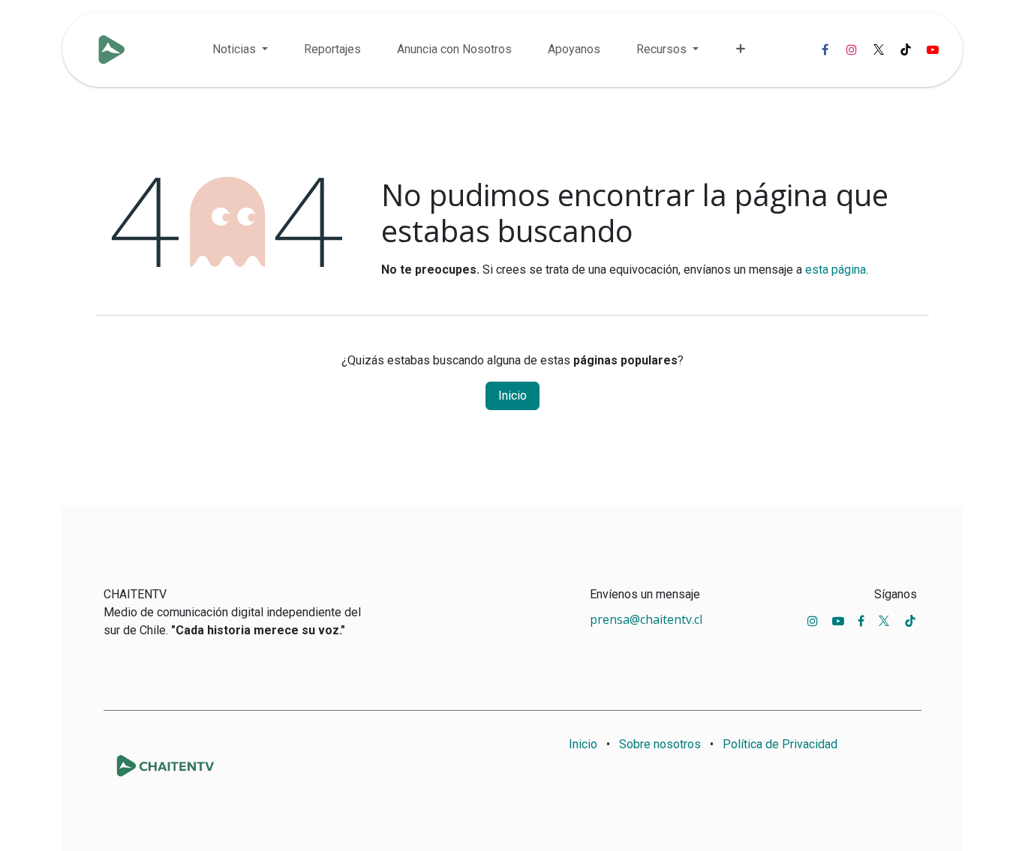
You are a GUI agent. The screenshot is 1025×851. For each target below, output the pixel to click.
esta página (835, 269)
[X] (879, 49)
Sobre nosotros (660, 744)
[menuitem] (240, 49)
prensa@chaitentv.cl (646, 619)
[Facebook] (825, 49)
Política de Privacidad (780, 744)
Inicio (512, 395)
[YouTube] (933, 49)
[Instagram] (852, 49)
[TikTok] (906, 49)
